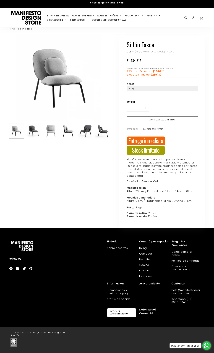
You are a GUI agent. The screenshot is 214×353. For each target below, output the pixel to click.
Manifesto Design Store (159, 51)
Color (131, 84)
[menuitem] (57, 15)
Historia (112, 241)
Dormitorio (146, 259)
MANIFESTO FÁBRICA (109, 15)
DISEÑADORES (55, 20)
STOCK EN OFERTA (58, 15)
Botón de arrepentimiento (119, 312)
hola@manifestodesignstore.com (186, 291)
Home (12, 28)
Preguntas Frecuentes (179, 243)
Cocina (144, 265)
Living (143, 248)
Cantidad (131, 102)
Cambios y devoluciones (181, 268)
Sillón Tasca (25, 28)
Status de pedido (119, 299)
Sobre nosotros (117, 248)
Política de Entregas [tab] (153, 129)
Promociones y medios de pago (118, 291)
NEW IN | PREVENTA (83, 15)
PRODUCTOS (132, 15)
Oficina (144, 270)
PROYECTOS (77, 20)
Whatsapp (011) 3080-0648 (182, 300)
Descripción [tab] (133, 129)
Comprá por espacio (153, 241)
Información (115, 283)
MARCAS (152, 15)
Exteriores (145, 276)
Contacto (178, 283)
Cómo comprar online (182, 253)
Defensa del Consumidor (147, 311)
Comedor (145, 253)
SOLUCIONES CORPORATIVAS (109, 20)
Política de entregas (185, 261)
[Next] (111, 78)
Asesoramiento (149, 283)
